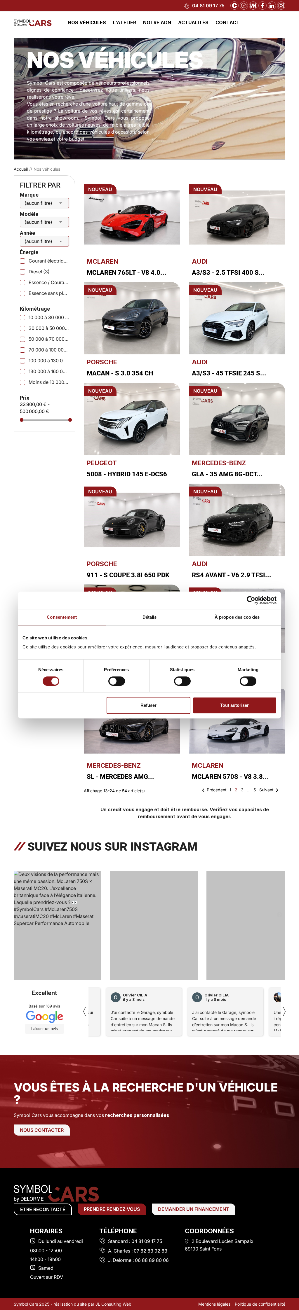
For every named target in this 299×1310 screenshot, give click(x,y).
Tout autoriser (234, 705)
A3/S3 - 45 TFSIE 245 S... (229, 373)
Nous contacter (42, 1130)
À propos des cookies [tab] (237, 617)
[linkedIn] (272, 5)
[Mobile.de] (253, 5)
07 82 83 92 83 (150, 1251)
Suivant (270, 790)
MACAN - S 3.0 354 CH (120, 373)
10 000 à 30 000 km (49, 317)
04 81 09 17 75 (208, 5)
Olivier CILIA (135, 995)
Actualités (193, 22)
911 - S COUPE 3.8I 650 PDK (128, 575)
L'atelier (124, 22)
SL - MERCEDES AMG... (120, 776)
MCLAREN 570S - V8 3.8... (230, 776)
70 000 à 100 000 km (49, 350)
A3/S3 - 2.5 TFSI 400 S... (228, 272)
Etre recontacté (42, 1209)
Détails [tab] (149, 617)
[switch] (116, 681)
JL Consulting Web (113, 1304)
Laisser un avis (44, 1028)
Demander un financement (193, 1209)
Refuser (148, 705)
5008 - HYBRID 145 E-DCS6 (127, 474)
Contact (227, 22)
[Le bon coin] (244, 5)
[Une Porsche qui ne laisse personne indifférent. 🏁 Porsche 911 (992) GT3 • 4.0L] (250, 927)
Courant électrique (49, 261)
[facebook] (262, 5)
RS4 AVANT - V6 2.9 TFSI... (231, 575)
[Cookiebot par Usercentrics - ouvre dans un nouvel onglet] (251, 600)
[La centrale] (234, 5)
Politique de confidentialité (260, 1304)
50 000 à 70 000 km (49, 339)
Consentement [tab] (62, 617)
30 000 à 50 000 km (49, 328)
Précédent (213, 790)
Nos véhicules (87, 22)
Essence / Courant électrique (49, 282)
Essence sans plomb (49, 293)
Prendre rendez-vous (112, 1209)
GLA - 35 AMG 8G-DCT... (227, 474)
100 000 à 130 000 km (49, 360)
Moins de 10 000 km (49, 382)
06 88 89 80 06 (152, 1260)
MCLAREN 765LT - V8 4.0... (126, 272)
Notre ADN (157, 22)
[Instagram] (281, 5)
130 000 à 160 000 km (49, 371)
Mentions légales (214, 1304)
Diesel (39, 271)
